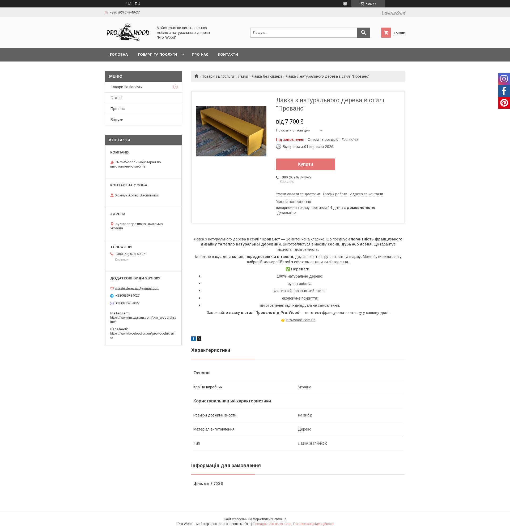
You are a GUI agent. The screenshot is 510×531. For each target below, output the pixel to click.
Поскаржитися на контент (272, 524)
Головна (119, 54)
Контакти (228, 54)
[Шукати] (363, 33)
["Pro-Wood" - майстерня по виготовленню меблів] (127, 41)
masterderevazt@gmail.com (137, 288)
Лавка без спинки (267, 76)
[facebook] (193, 339)
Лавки (243, 76)
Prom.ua (280, 519)
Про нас (200, 54)
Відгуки (116, 119)
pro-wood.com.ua (301, 320)
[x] (199, 339)
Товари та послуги (157, 54)
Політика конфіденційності (313, 524)
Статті (116, 98)
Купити (305, 164)
